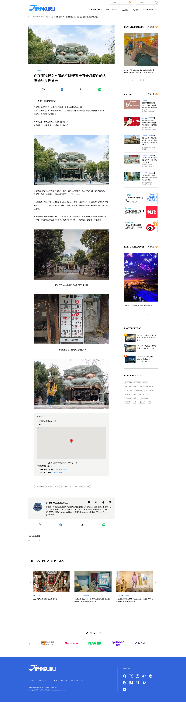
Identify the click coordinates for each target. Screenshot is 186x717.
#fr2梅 (150, 184)
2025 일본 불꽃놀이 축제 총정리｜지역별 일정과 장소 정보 (147, 337)
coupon (151, 127)
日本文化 (56, 486)
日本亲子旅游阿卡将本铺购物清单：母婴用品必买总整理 (149, 160)
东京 (147, 127)
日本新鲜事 (149, 390)
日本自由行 (74, 486)
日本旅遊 (129, 398)
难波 (87, 486)
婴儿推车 (151, 166)
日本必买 (129, 386)
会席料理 (148, 147)
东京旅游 (138, 394)
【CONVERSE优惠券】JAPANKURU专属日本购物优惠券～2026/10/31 (149, 105)
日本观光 (129, 394)
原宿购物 (151, 111)
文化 (36, 486)
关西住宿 (144, 149)
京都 (147, 182)
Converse (148, 110)
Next (149, 79)
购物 (143, 110)
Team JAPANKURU (57, 502)
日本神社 (65, 486)
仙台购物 (144, 111)
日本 (136, 386)
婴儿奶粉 (144, 166)
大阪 (42, 486)
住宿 (143, 147)
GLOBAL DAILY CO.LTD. (58, 681)
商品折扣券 (153, 129)
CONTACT (42, 681)
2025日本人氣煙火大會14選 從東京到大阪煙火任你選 (146, 347)
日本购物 (129, 383)
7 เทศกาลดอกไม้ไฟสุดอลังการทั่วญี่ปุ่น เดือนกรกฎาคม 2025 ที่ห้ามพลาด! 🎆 (147, 359)
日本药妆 (139, 390)
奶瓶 (151, 164)
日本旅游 (138, 383)
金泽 (134, 402)
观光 (145, 394)
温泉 (136, 398)
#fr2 (154, 182)
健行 (153, 147)
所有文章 (150, 27)
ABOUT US (32, 681)
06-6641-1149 (57, 472)
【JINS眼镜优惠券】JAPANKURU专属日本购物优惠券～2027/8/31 (149, 123)
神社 (82, 486)
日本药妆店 (144, 398)
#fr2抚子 (144, 184)
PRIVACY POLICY (77, 681)
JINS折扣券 (145, 129)
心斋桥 (48, 486)
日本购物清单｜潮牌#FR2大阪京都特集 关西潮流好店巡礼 (149, 177)
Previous (133, 79)
